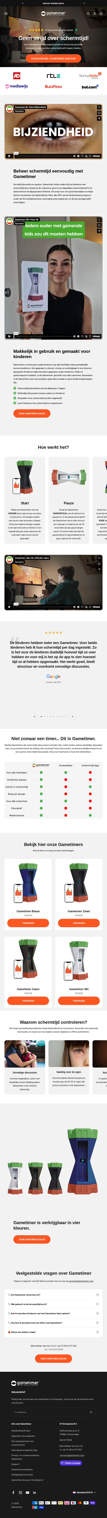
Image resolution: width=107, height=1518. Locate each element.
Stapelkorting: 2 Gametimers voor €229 (53, 58)
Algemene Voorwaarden (23, 1436)
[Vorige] (22, 3)
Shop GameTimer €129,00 (32, 413)
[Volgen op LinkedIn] (35, 1492)
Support (15, 1464)
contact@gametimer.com (81, 1281)
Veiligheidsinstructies (22, 1474)
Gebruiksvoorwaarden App (24, 1450)
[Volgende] (84, 3)
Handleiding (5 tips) (20, 1430)
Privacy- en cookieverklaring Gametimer (25, 1457)
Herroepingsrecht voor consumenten (22, 1443)
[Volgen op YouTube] (27, 1492)
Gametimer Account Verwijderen (27, 1480)
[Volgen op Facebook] (13, 1492)
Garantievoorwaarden (22, 1469)
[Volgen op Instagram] (20, 1492)
